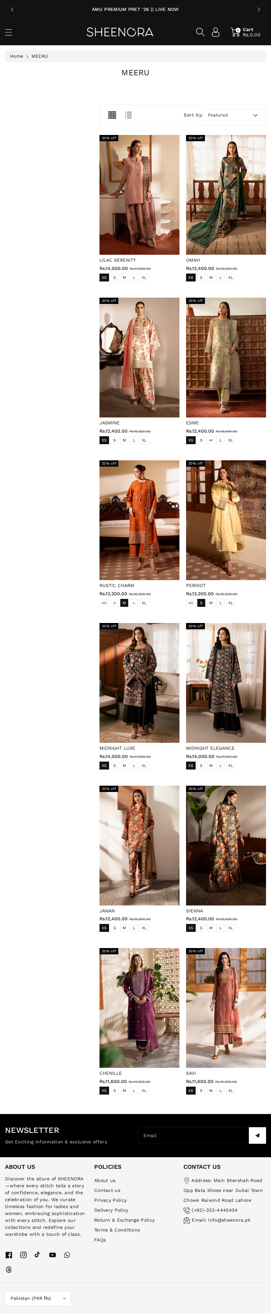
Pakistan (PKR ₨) (31, 1298)
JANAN (107, 910)
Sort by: (193, 114)
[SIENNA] (226, 845)
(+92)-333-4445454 (215, 1210)
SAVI (191, 1073)
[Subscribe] (257, 1135)
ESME (192, 422)
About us (104, 1180)
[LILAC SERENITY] (139, 195)
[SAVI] (226, 1008)
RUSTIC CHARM (116, 585)
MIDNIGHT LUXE (117, 748)
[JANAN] (139, 845)
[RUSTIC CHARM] (139, 520)
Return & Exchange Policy (124, 1220)
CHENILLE (110, 1073)
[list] (128, 115)
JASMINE (109, 422)
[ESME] (226, 357)
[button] (11, 32)
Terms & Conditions (117, 1229)
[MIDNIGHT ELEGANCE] (226, 683)
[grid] (112, 115)
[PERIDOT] (226, 520)
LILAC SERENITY (117, 260)
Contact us (107, 1190)
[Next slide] (259, 9)
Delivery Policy (111, 1210)
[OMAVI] (226, 195)
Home (16, 56)
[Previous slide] (12, 9)
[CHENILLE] (139, 1008)
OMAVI (193, 260)
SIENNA (194, 910)
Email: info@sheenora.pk (221, 1220)
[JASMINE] (139, 357)
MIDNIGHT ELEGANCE (210, 748)
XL (144, 277)
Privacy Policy (110, 1200)
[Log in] (215, 32)
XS (104, 277)
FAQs (100, 1239)
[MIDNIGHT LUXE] (139, 683)
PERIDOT (196, 585)
